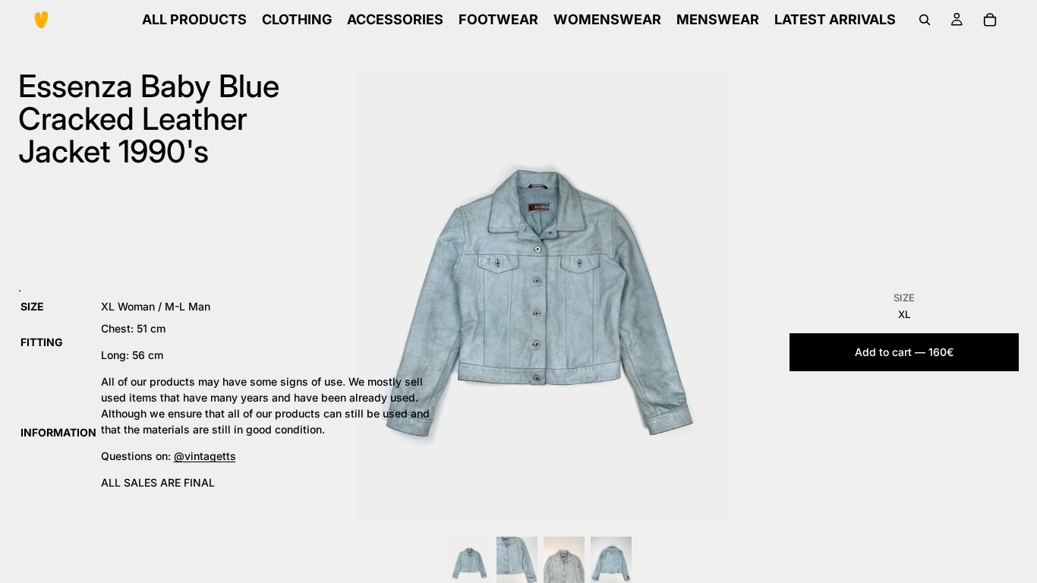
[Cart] (990, 19)
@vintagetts (205, 455)
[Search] (924, 19)
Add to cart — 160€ (904, 351)
